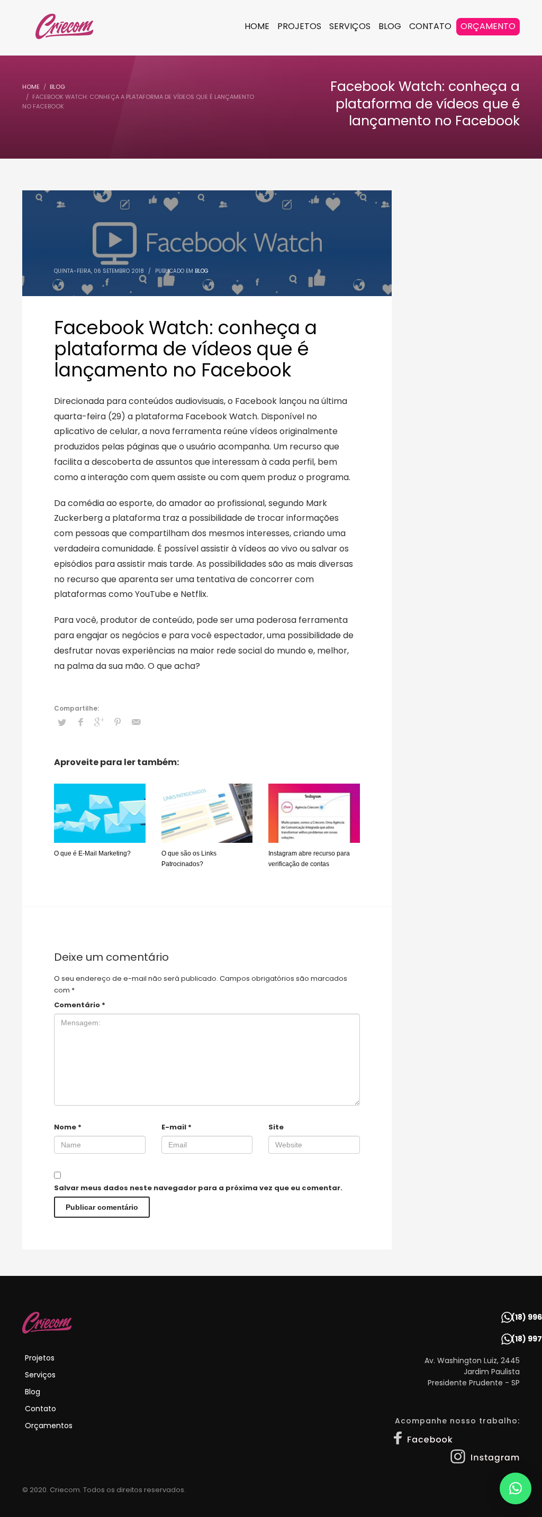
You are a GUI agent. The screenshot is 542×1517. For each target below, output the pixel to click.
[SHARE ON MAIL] (136, 722)
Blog (202, 271)
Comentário (79, 1005)
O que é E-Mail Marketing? (92, 853)
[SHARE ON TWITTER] (62, 723)
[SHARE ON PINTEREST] (117, 722)
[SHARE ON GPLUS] (99, 722)
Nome (68, 1127)
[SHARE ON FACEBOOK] (80, 722)
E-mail (176, 1127)
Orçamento (488, 26)
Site (276, 1127)
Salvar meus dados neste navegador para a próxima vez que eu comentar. (198, 1188)
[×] (515, 1488)
